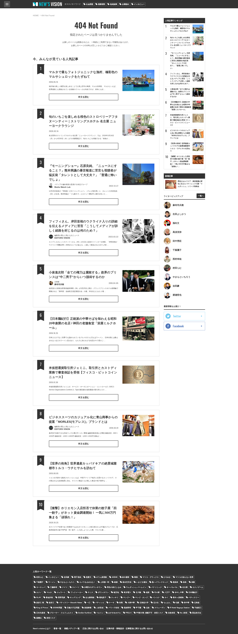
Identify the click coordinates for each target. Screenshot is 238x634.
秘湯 (116, 582)
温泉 (184, 582)
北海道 (196, 603)
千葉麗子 (39, 582)
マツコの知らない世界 (184, 577)
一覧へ (201, 196)
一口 (88, 603)
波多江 (51, 603)
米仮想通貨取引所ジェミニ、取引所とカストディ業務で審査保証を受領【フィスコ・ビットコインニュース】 (83, 372)
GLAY (38, 597)
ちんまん (167, 603)
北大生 (156, 603)
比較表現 (171, 613)
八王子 (167, 592)
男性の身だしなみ (114, 587)
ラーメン (51, 582)
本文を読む (83, 97)
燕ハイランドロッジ (160, 582)
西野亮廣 (61, 597)
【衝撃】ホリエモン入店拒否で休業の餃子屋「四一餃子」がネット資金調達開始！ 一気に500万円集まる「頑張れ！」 (83, 512)
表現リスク (50, 618)
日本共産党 (40, 613)
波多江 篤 (40, 603)
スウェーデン (159, 608)
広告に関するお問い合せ (93, 628)
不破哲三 (198, 608)
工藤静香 (53, 587)
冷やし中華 (179, 592)
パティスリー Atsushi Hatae (70, 603)
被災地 (116, 592)
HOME (36, 15)
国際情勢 (101, 4)
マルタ (49, 592)
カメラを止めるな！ (87, 582)
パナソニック (156, 587)
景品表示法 (196, 613)
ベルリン (99, 613)
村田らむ (39, 577)
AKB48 (114, 577)
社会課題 (89, 4)
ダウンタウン (103, 592)
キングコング (75, 597)
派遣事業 (87, 608)
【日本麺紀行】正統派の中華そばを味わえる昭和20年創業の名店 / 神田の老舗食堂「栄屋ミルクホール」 (83, 323)
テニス (90, 592)
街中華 (186, 603)
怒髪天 (88, 577)
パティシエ (99, 603)
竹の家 (157, 592)
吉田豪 (66, 577)
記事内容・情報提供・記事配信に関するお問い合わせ (130, 628)
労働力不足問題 (73, 608)
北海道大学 (144, 603)
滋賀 (147, 592)
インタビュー (139, 4)
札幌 (177, 603)
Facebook (178, 326)
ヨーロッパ (40, 587)
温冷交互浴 (126, 582)
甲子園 (138, 608)
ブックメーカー (76, 592)
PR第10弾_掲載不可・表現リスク (149, 613)
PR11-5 (128, 613)
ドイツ (64, 587)
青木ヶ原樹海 (178, 597)
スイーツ (75, 587)
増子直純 (77, 577)
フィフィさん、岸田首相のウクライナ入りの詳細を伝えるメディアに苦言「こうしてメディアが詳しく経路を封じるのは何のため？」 (83, 226)
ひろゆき (167, 577)
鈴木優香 (125, 577)
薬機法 (39, 618)
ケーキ (111, 603)
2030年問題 (57, 608)
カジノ (39, 592)
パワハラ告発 (113, 608)
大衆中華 (131, 603)
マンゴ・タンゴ (141, 597)
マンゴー (126, 597)
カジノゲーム (197, 587)
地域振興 (113, 4)
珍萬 (121, 603)
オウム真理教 (101, 577)
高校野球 (127, 608)
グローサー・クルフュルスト (61, 613)
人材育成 (99, 608)
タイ (166, 597)
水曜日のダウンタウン (93, 587)
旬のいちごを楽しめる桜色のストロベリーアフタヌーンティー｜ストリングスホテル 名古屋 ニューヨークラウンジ (83, 121)
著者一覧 (57, 628)
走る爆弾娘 (89, 597)
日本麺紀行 (192, 592)
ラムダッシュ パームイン (136, 587)
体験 (193, 582)
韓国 (136, 577)
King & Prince (42, 608)
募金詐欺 (49, 597)
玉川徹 (138, 592)
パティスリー (193, 597)
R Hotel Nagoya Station (180, 608)
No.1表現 (183, 613)
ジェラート (61, 592)
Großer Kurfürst (84, 613)
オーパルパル (172, 587)
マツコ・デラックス (151, 577)
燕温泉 (175, 582)
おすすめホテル (114, 613)
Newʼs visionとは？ (42, 628)
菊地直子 (102, 597)
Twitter (177, 316)
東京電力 (127, 592)
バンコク (156, 597)
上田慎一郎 (104, 582)
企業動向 (125, 4)
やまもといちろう (67, 582)
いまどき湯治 (141, 582)
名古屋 (185, 587)
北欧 (148, 608)
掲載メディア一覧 (72, 628)
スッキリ (114, 597)
